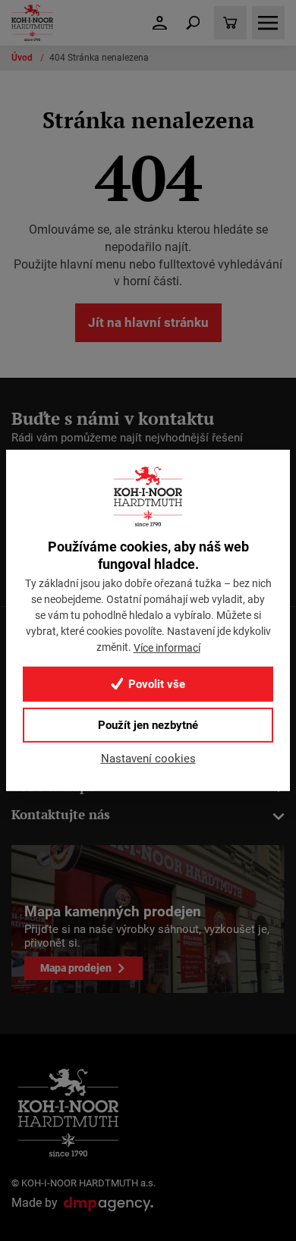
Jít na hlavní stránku (148, 322)
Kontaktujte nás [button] (60, 814)
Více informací (167, 647)
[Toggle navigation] (192, 22)
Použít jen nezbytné (148, 725)
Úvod (23, 57)
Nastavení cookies (148, 758)
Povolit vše (155, 684)
